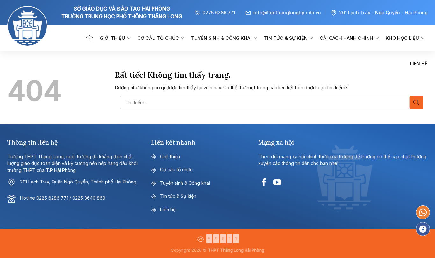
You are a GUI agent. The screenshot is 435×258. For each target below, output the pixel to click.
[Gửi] (416, 102)
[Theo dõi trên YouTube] (277, 182)
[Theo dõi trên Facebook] (264, 182)
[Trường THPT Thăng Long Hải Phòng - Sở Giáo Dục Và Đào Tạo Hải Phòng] (37, 38)
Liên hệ (419, 63)
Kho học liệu (402, 38)
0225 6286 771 (219, 12)
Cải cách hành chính (346, 38)
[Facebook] (423, 229)
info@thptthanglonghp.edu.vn (287, 12)
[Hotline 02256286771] (423, 212)
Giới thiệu (112, 38)
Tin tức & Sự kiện (286, 38)
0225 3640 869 (88, 198)
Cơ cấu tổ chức (158, 38)
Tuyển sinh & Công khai (221, 38)
